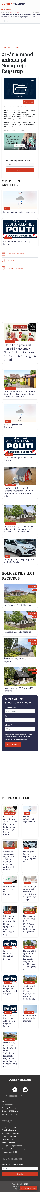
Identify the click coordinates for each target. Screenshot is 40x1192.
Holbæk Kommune (9, 1143)
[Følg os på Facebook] (14, 1089)
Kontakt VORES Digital (10, 1111)
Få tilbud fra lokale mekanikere (13, 1149)
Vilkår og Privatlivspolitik (11, 1108)
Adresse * (8, 725)
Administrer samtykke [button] (10, 1114)
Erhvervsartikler (7, 1139)
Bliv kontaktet (13, 744)
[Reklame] (20, 141)
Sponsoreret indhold (9, 1152)
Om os (4, 1102)
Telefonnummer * (11, 707)
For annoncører (7, 1105)
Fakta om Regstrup (9, 1136)
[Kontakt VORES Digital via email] (25, 1089)
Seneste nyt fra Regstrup (11, 1127)
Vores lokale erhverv (9, 1130)
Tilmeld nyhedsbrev (28, 1188)
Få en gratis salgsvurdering (12, 1146)
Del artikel (27, 102)
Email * (7, 716)
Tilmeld (20, 170)
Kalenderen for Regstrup (11, 1133)
